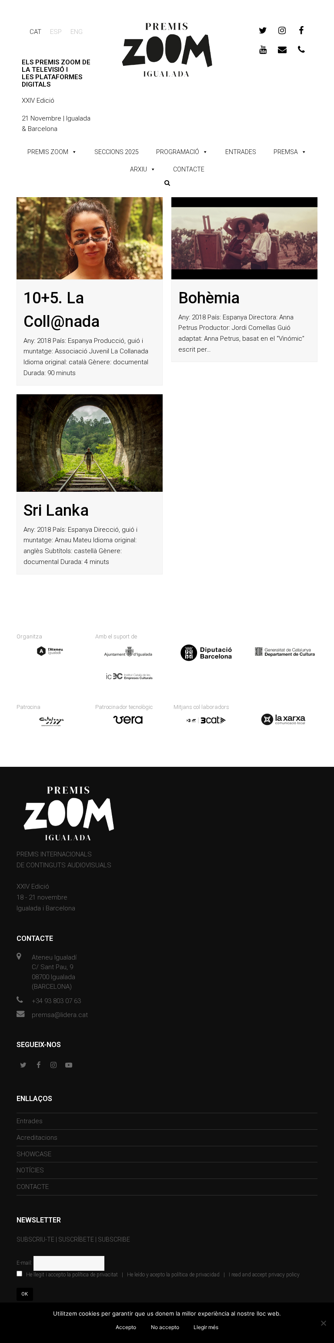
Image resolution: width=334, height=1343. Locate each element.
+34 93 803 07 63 (56, 1001)
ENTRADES (240, 151)
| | (162, 1275)
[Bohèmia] (244, 238)
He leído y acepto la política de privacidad (173, 1275)
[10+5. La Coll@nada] (90, 238)
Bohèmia (209, 298)
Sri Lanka (56, 510)
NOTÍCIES (30, 1170)
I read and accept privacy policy (264, 1275)
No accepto (165, 1327)
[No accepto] (323, 1323)
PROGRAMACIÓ (177, 151)
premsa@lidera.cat (60, 1015)
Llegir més (206, 1327)
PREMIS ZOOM (47, 151)
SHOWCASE (34, 1154)
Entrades (30, 1121)
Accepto (126, 1327)
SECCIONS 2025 (116, 151)
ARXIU (138, 169)
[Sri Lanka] (90, 443)
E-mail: (25, 1263)
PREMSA (286, 151)
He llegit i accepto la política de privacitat (72, 1275)
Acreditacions (37, 1138)
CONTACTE (188, 169)
